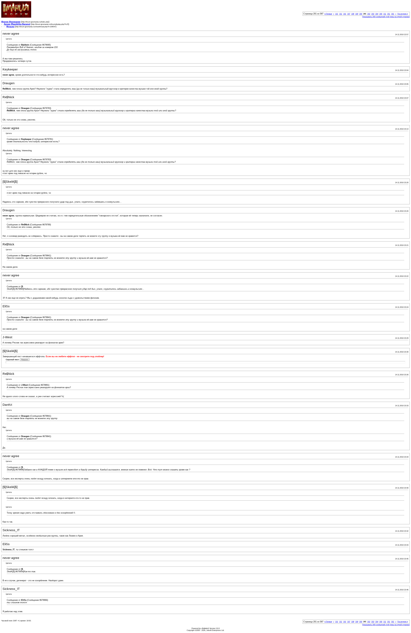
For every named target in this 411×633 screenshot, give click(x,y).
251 (388, 14)
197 (348, 14)
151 (340, 14)
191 (344, 14)
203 (372, 14)
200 (360, 14)
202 (368, 14)
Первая (328, 14)
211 (384, 14)
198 (352, 14)
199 (356, 14)
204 (376, 14)
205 (380, 14)
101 (336, 14)
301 (392, 14)
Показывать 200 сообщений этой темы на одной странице (386, 17)
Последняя (402, 14)
